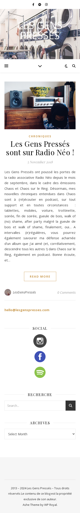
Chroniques (40, 136)
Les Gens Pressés (40, 30)
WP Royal (50, 505)
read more (40, 276)
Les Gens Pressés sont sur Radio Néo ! (40, 148)
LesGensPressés (24, 292)
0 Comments (66, 292)
